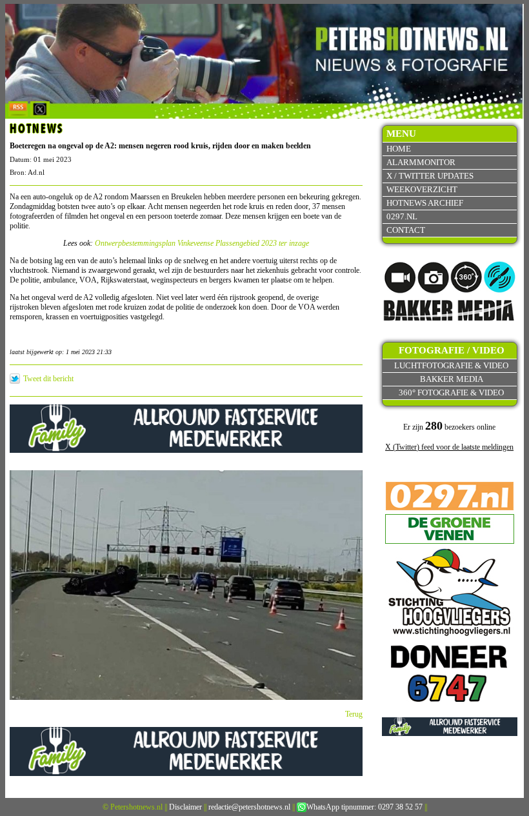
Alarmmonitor (420, 162)
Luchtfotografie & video (451, 365)
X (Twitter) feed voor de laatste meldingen (449, 447)
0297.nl (401, 216)
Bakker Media (451, 379)
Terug (354, 714)
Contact (405, 230)
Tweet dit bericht (48, 378)
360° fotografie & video (451, 392)
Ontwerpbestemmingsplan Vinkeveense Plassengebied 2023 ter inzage (202, 243)
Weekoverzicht (421, 189)
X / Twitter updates (430, 176)
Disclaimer (185, 806)
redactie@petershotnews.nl (249, 806)
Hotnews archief (424, 203)
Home (398, 149)
